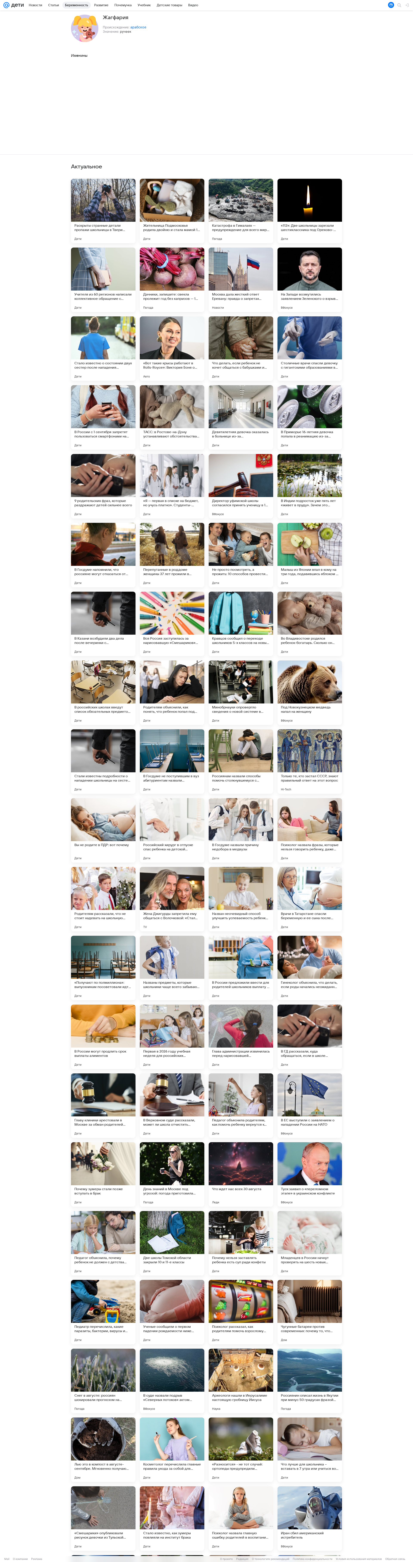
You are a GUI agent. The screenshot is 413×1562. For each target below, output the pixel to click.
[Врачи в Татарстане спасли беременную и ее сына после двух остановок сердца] (309, 899)
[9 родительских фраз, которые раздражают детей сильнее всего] (103, 486)
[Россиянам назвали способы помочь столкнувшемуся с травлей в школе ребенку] (241, 761)
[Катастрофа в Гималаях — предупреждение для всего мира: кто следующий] (241, 211)
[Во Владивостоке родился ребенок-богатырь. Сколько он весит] (309, 624)
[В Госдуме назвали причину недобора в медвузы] (241, 830)
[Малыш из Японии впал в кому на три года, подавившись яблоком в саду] (309, 555)
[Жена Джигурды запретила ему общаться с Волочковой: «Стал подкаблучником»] (172, 899)
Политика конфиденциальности (312, 1558)
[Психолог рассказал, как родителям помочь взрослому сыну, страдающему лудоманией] (241, 1312)
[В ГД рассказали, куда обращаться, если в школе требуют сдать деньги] (309, 1037)
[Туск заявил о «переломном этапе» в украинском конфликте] (309, 1174)
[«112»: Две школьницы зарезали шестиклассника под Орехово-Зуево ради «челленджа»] (309, 211)
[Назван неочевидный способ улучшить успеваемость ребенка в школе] (241, 899)
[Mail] (6, 5)
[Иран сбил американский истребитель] (309, 1518)
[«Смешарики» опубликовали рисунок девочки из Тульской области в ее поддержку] (103, 1518)
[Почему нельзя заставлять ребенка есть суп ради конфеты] (241, 1243)
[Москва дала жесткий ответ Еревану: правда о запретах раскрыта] (241, 280)
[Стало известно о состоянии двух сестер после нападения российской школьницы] (103, 348)
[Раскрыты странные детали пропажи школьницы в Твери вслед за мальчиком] (103, 211)
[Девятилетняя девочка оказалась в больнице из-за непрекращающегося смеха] (241, 417)
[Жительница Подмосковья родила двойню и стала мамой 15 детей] (172, 211)
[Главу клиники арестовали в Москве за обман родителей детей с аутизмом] (103, 1105)
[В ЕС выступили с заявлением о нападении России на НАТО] (309, 1105)
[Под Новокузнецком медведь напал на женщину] (309, 692)
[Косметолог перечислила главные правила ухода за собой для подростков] (172, 1449)
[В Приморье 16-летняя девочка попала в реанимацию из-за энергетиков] (309, 417)
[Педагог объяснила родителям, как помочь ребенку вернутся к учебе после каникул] (241, 1105)
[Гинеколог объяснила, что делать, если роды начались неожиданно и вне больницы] (309, 968)
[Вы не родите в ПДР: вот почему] (103, 830)
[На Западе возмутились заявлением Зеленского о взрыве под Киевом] (309, 280)
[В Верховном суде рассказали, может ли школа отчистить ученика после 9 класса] (172, 1105)
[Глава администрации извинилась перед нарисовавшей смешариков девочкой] (241, 1037)
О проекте (226, 1558)
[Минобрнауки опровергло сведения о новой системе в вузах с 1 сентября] (241, 692)
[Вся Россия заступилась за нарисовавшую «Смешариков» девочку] (172, 624)
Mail (6, 1558)
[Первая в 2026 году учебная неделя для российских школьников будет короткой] (172, 1037)
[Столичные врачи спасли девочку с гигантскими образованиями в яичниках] (309, 348)
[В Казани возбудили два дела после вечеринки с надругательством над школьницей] (103, 624)
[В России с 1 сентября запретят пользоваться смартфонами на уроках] (103, 417)
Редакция (242, 1558)
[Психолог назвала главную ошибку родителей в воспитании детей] (241, 1518)
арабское (138, 27)
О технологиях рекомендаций (270, 1558)
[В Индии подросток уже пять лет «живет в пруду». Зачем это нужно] (309, 486)
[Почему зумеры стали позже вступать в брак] (103, 1174)
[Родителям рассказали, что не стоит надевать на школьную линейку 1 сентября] (103, 899)
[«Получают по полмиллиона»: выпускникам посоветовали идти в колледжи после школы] (103, 968)
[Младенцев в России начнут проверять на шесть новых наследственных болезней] (309, 1243)
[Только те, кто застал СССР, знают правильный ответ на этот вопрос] (309, 761)
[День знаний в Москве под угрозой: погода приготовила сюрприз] (172, 1174)
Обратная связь (395, 1558)
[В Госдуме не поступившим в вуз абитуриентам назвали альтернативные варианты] (172, 761)
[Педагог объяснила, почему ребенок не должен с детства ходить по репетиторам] (103, 1243)
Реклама (36, 1558)
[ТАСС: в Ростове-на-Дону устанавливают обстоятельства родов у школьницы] (172, 417)
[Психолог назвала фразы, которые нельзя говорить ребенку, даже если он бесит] (309, 830)
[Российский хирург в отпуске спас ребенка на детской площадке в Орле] (172, 830)
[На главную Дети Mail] (16, 5)
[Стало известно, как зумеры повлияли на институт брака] (172, 1518)
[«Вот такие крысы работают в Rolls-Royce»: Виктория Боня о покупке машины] (172, 348)
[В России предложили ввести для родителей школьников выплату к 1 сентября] (241, 968)
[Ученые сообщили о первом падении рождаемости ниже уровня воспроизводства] (172, 1312)
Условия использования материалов (359, 1558)
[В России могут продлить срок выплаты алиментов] (103, 1037)
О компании (20, 1558)
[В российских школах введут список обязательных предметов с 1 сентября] (103, 692)
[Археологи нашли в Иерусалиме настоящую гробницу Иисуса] (241, 1381)
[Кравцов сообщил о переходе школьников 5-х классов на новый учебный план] (241, 624)
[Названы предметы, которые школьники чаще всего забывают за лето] (172, 968)
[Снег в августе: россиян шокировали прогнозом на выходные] (103, 1381)
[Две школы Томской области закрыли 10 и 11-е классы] (172, 1243)
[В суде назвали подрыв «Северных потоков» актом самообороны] (172, 1381)
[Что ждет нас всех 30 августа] (241, 1174)
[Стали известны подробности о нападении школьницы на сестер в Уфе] (103, 761)
